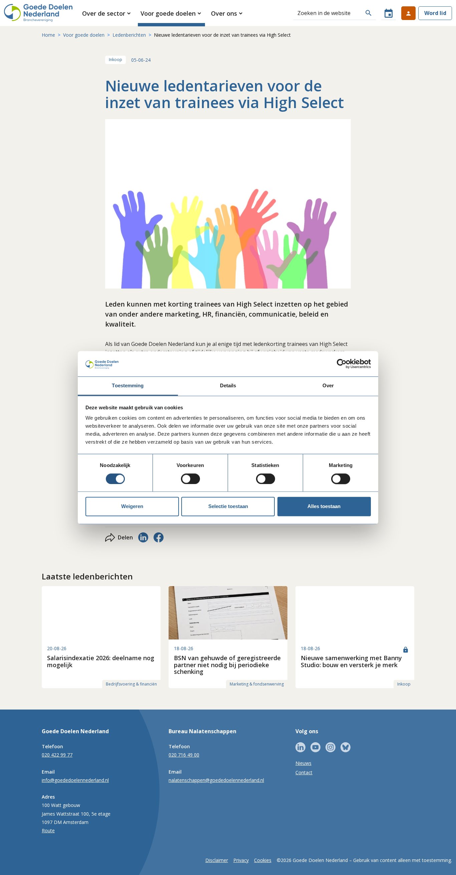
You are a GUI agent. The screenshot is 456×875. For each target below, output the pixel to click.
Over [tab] (328, 386)
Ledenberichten (129, 35)
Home (48, 35)
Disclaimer (216, 860)
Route (48, 830)
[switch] (190, 478)
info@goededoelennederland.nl (75, 780)
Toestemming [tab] (128, 386)
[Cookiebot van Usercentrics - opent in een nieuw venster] (341, 364)
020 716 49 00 (184, 755)
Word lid (435, 13)
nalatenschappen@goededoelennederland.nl (216, 780)
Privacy (241, 860)
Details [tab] (228, 386)
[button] (107, 13)
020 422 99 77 (57, 755)
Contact (303, 772)
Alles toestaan (323, 506)
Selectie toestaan (228, 506)
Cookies (262, 860)
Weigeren (132, 506)
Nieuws (303, 763)
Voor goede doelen (83, 35)
